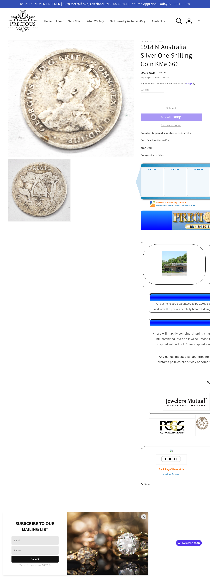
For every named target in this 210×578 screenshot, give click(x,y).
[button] (75, 21)
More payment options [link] (171, 125)
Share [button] (147, 484)
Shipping (145, 77)
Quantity (145, 89)
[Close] (143, 516)
